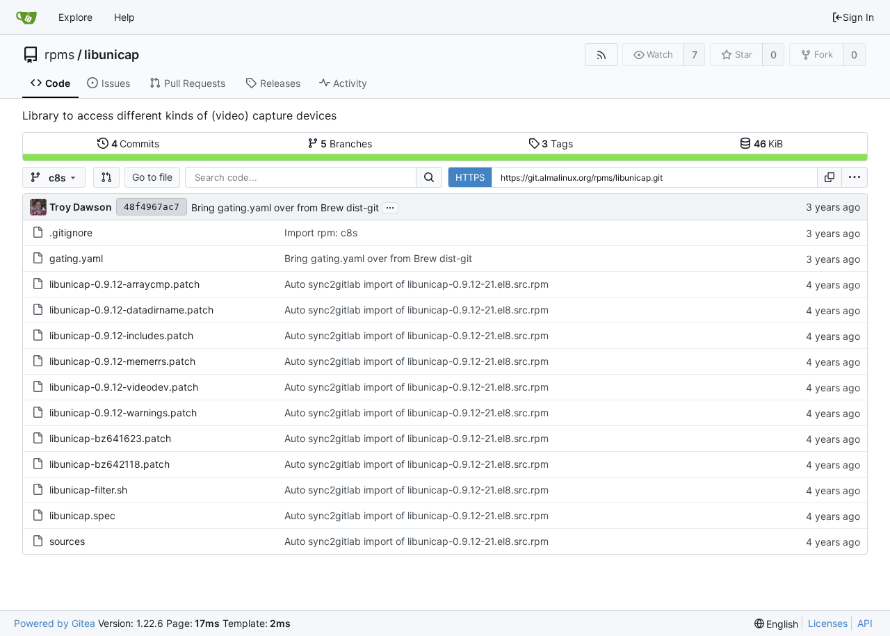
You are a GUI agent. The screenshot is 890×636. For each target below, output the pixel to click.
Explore (75, 17)
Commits (135, 143)
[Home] (26, 17)
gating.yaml (76, 258)
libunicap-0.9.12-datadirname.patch (131, 310)
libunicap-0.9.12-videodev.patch (123, 387)
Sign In (858, 17)
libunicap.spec (82, 515)
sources (67, 541)
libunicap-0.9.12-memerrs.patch (122, 361)
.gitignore (70, 232)
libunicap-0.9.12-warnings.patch (123, 412)
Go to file (152, 177)
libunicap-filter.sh (88, 490)
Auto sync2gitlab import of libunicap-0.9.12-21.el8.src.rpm (416, 284)
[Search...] (429, 177)
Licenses (828, 623)
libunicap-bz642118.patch (109, 464)
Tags (557, 143)
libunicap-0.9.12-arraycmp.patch (124, 284)
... (390, 206)
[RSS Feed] (601, 54)
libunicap (111, 55)
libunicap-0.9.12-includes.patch (121, 335)
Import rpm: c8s (320, 232)
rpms (59, 55)
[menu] (854, 177)
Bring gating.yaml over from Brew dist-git (285, 207)
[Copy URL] (829, 177)
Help (124, 17)
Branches (346, 143)
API (865, 623)
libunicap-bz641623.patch (110, 438)
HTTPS (470, 177)
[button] (106, 177)
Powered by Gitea (54, 623)
